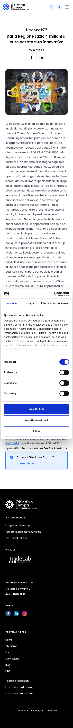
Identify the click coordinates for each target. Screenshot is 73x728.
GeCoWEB (12, 443)
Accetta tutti (36, 409)
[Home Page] (16, 6)
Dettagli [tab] (29, 303)
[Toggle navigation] (67, 6)
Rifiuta (37, 431)
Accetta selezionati (36, 420)
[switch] (64, 372)
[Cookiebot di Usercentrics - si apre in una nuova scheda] (54, 294)
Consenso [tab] (11, 303)
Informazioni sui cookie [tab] (55, 303)
